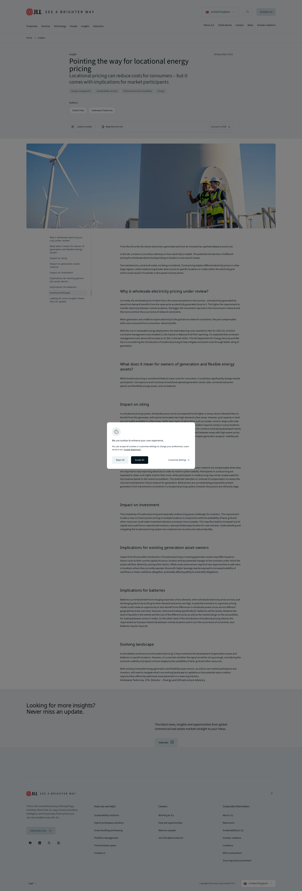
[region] (151, 445)
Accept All (139, 460)
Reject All (120, 460)
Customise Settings (179, 460)
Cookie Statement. (132, 449)
